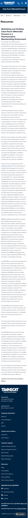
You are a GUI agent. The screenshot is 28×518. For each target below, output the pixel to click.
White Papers (17, 15)
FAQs (2, 467)
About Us (3, 416)
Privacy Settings (5, 477)
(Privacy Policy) (22, 509)
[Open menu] (1, 3)
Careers (3, 426)
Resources (8, 15)
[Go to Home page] (9, 3)
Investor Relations (6, 420)
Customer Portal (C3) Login (8, 446)
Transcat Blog (5, 471)
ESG (2, 423)
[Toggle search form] (22, 3)
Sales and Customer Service (8, 449)
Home (2, 15)
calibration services (6, 166)
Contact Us (4, 434)
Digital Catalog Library (7, 456)
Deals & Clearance (6, 459)
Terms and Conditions (7, 474)
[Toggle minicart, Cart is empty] (25, 3)
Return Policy (4, 452)
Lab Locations (5, 438)
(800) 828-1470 (5, 406)
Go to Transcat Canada (7, 480)
